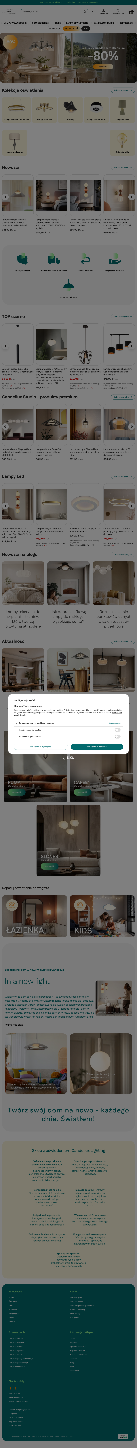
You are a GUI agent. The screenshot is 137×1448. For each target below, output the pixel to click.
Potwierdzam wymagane (40, 746)
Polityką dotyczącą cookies (74, 710)
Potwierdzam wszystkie (97, 746)
